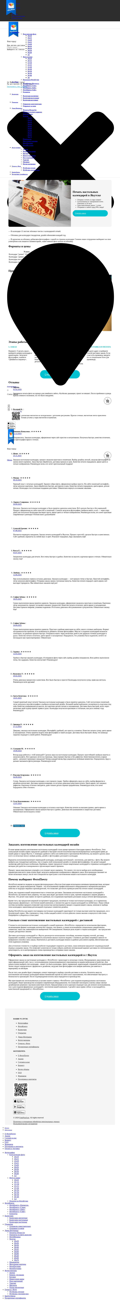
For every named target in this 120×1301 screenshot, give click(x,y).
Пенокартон (27, 139)
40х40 (30, 133)
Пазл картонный (28, 158)
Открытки (22, 1033)
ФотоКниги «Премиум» (31, 83)
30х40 (30, 53)
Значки (25, 149)
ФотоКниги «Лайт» (29, 88)
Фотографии (23, 1023)
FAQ (20, 1073)
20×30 (30, 71)
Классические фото (29, 34)
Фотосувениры (24, 1040)
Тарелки (26, 160)
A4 (29, 77)
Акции (20, 1059)
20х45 (30, 126)
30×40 (30, 75)
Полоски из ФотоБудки (31, 80)
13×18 (30, 63)
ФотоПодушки (28, 145)
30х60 (30, 128)
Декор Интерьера (25, 1037)
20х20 (30, 46)
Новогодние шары (29, 155)
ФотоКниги (22, 1026)
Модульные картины (30, 141)
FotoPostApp (24, 1118)
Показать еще (19, 826)
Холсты (25, 116)
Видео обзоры (23, 1069)
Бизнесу (21, 1065)
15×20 (30, 67)
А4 (29, 55)
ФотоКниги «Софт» (29, 90)
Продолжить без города (17, 86)
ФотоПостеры (28, 143)
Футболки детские (29, 168)
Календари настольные (31, 98)
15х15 (30, 42)
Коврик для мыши (29, 151)
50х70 (30, 137)
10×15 (30, 61)
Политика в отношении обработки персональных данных (36, 1122)
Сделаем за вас (24, 1062)
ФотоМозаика (28, 114)
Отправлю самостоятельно (32, 104)
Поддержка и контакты (27, 1079)
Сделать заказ (80, 213)
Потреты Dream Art (29, 110)
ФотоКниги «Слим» (30, 86)
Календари (22, 1030)
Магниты (26, 162)
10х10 (30, 36)
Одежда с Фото (24, 1043)
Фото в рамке (27, 57)
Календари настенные (30, 100)
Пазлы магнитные (29, 164)
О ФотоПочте (23, 1056)
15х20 (30, 44)
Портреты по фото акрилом (32, 112)
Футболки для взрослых (31, 170)
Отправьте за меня (29, 106)
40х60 (30, 135)
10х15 (30, 38)
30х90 (30, 131)
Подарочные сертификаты (28, 1047)
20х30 (30, 48)
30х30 (30, 50)
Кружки (25, 153)
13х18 (30, 40)
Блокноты (26, 92)
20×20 (30, 69)
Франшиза (22, 1076)
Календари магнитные (30, 96)
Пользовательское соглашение (25, 1124)
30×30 (30, 73)
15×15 (30, 65)
